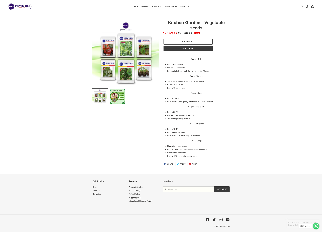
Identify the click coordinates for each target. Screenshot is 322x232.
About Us (96, 190)
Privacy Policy (134, 190)
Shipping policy (135, 197)
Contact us (96, 194)
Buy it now (188, 48)
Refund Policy (134, 194)
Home (94, 187)
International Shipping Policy (140, 201)
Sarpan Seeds (225, 226)
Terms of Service (136, 187)
